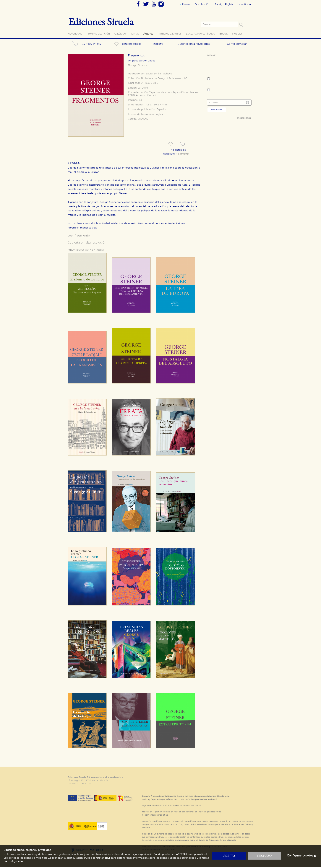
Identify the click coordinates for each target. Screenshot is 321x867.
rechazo (264, 856)
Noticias (237, 33)
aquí (107, 858)
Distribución (202, 4)
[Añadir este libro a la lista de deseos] (170, 144)
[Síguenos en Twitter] (146, 6)
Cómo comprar (237, 44)
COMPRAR (183, 154)
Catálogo (120, 33)
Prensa (186, 4)
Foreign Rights (224, 4)
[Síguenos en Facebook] (138, 6)
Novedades (75, 33)
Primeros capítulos (169, 33)
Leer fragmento (79, 235)
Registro (158, 44)
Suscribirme (216, 110)
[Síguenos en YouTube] (153, 6)
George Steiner (137, 65)
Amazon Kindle (145, 95)
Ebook (223, 33)
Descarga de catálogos (200, 33)
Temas (135, 33)
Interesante (244, 118)
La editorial (244, 4)
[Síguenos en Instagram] (161, 6)
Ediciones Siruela (101, 21)
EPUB (131, 95)
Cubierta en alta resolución (87, 242)
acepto (229, 856)
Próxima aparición (98, 33)
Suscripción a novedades (194, 44)
